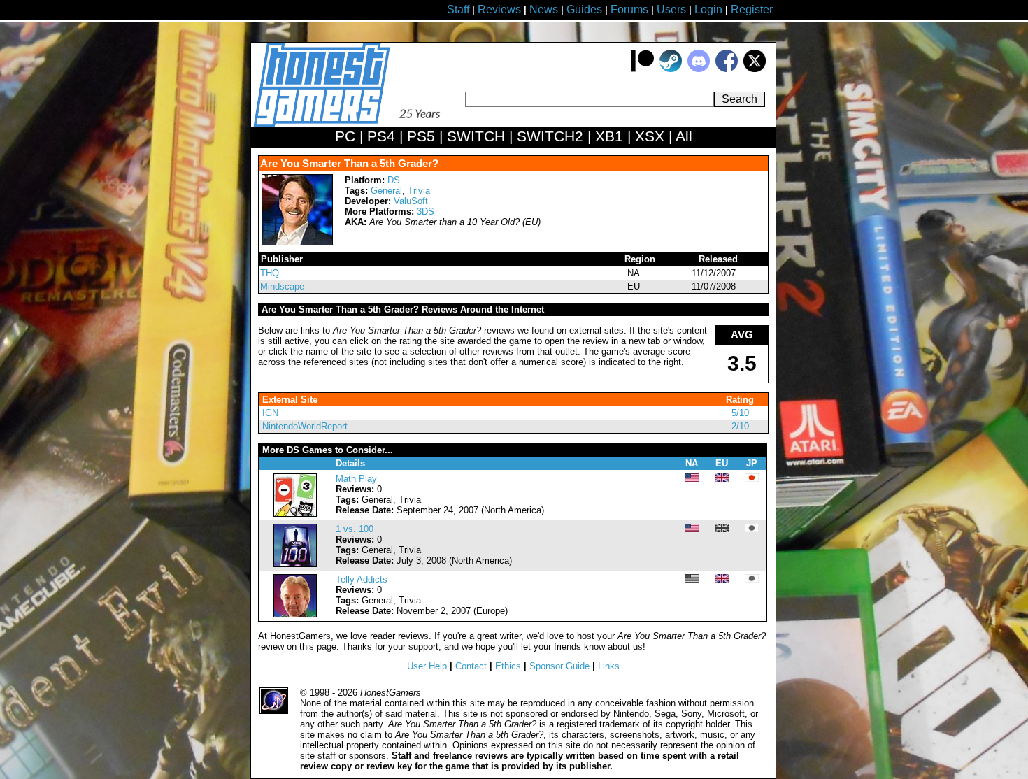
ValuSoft (411, 201)
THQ (269, 273)
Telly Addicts (361, 579)
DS (393, 180)
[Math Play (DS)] (295, 513)
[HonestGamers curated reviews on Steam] (670, 69)
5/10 (740, 413)
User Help (427, 666)
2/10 (740, 426)
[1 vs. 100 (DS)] (295, 564)
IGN (270, 413)
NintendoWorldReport (305, 426)
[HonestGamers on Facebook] (726, 69)
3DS (425, 211)
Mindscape (282, 286)
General (386, 190)
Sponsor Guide (559, 666)
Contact (471, 666)
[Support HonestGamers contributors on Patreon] (642, 69)
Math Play (356, 478)
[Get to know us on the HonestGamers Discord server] (698, 69)
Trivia (419, 190)
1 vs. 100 (354, 529)
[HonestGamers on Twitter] (754, 69)
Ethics (508, 666)
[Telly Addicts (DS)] (295, 614)
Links (609, 666)
